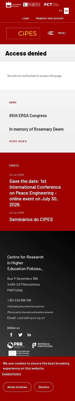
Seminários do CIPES (31, 219)
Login (25, 18)
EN (66, 10)
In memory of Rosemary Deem (36, 129)
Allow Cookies (17, 387)
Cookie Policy (11, 374)
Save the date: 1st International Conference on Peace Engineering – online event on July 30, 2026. (35, 192)
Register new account (50, 18)
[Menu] (50, 33)
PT (60, 10)
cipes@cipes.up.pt (31, 318)
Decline (44, 387)
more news (18, 141)
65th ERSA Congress (28, 115)
